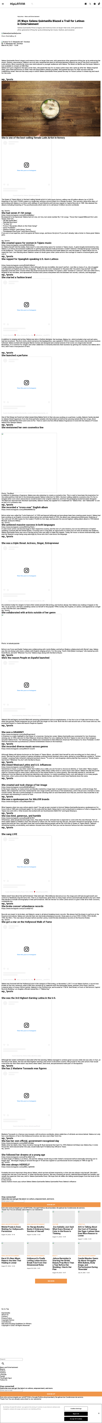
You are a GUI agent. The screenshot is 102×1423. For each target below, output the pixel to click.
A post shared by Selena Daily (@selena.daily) (26, 715)
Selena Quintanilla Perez (54, 1182)
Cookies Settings (76, 1408)
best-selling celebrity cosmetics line (76, 497)
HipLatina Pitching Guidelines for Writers (16, 1324)
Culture (55, 1224)
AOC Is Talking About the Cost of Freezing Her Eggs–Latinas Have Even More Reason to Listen (88, 1231)
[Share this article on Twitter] (13, 47)
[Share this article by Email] (18, 47)
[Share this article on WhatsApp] (3, 47)
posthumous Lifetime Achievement (32, 742)
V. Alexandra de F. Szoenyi (13, 44)
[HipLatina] (17, 4)
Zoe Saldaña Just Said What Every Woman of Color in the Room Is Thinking (63, 1230)
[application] (51, 108)
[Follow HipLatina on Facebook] (85, 4)
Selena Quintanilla (38, 1182)
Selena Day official (53, 1147)
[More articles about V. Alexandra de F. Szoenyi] (15, 42)
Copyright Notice (7, 1320)
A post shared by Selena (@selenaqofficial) (26, 195)
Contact (4, 1316)
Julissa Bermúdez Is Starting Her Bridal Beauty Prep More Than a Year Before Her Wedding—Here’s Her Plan (63, 1264)
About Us (4, 1315)
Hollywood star (28, 984)
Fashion (3, 1373)
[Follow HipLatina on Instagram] (94, 4)
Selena (25, 62)
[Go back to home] (42, 1334)
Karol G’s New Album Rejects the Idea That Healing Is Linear (11, 1260)
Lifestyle (81, 1224)
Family (2, 1376)
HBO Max (25, 66)
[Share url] (3, 57)
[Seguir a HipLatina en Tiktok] (99, 4)
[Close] (97, 129)
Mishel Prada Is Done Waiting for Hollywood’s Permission (12, 1229)
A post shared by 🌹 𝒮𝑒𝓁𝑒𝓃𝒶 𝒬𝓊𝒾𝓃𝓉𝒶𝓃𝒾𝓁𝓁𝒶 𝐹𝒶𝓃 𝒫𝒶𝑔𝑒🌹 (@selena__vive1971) (26, 335)
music (15, 1182)
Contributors (6, 1322)
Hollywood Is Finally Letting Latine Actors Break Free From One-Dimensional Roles (37, 1261)
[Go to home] (51, 1298)
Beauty (54, 1255)
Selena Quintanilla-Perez (10, 61)
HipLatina (20, 16)
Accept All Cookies (76, 1419)
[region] (51, 1413)
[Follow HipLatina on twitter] (90, 4)
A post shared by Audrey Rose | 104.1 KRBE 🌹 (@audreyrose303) (26, 892)
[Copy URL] (6, 53)
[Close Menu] (2, 1356)
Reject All (76, 1414)
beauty (3, 1182)
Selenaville (90, 501)
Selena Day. (45, 989)
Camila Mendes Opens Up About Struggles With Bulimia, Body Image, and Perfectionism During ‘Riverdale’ (88, 1264)
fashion (10, 1182)
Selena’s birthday (73, 1145)
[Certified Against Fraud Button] (8, 1327)
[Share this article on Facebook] (8, 47)
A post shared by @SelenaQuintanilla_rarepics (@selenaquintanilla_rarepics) (27, 413)
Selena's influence (69, 1182)
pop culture (22, 1182)
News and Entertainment (32, 16)
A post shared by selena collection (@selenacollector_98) (26, 601)
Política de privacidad (47, 1208)
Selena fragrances (65, 421)
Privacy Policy (6, 1318)
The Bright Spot (6, 1378)
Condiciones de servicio (76, 1208)
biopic (93, 64)
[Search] (32, 4)
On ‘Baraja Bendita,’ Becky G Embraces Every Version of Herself (38, 1229)
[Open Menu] (3, 4)
